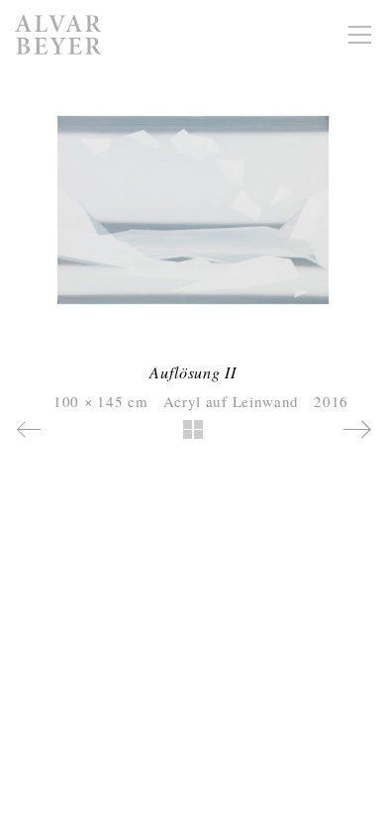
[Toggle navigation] (359, 35)
